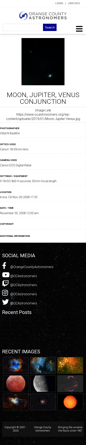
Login (59, 3)
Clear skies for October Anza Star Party (30, 323)
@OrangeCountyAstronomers (31, 267)
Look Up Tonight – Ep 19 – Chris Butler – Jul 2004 (38, 319)
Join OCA (74, 3)
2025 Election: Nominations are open (29, 327)
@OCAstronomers (23, 276)
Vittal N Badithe (10, 133)
